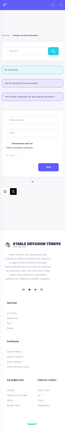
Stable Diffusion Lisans (18, 367)
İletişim (10, 328)
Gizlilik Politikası (14, 352)
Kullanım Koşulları (15, 357)
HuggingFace (44, 405)
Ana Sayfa (12, 313)
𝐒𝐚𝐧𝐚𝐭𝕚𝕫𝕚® (32, 424)
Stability (10, 390)
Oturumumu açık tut (22, 143)
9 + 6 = (11, 156)
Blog (9, 323)
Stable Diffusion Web (17, 395)
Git (39, 395)
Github (10, 400)
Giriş (48, 167)
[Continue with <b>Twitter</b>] (13, 191)
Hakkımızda (12, 318)
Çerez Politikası (14, 362)
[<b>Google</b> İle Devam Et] (5, 191)
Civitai (41, 400)
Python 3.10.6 (44, 390)
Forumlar (6, 35)
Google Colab (13, 405)
